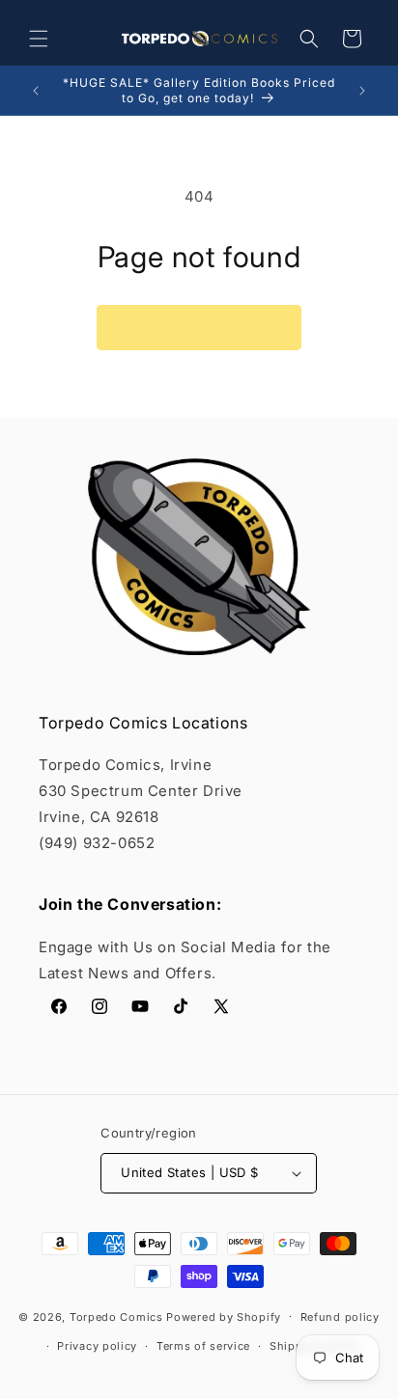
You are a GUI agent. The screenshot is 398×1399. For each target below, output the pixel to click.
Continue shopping (199, 327)
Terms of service (203, 1346)
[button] (38, 38)
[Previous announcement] (35, 90)
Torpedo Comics (116, 1316)
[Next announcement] (362, 90)
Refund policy (340, 1317)
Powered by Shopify (223, 1316)
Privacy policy (97, 1346)
